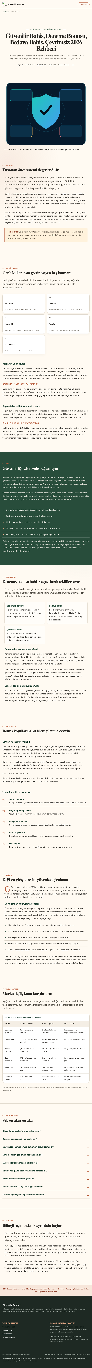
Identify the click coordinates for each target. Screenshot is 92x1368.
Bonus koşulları (7, 1330)
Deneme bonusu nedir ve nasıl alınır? (19, 1139)
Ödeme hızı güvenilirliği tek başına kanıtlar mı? (24, 1170)
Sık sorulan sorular (8, 1337)
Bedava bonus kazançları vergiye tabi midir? (23, 1186)
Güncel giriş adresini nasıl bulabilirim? (20, 1163)
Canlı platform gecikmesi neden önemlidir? (22, 1154)
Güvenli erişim (7, 1334)
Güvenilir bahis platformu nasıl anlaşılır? (21, 1131)
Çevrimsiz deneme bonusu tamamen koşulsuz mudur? (28, 1147)
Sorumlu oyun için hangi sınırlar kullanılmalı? (23, 1194)
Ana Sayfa (5, 12)
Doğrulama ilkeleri (8, 1327)
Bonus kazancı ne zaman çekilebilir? (19, 1178)
